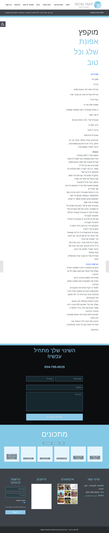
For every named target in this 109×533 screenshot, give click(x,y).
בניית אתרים (54, 530)
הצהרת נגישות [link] (45, 530)
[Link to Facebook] (10, 529)
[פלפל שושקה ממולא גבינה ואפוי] (107, 266)
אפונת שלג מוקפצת (97, 12)
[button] (3, 24)
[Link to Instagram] (7, 529)
